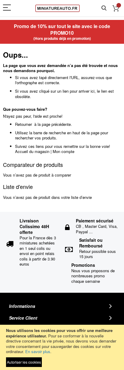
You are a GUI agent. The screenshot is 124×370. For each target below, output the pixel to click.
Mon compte (63, 151)
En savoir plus (37, 351)
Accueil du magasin (32, 151)
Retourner (23, 124)
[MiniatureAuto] (57, 8)
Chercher (104, 8)
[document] (62, 347)
